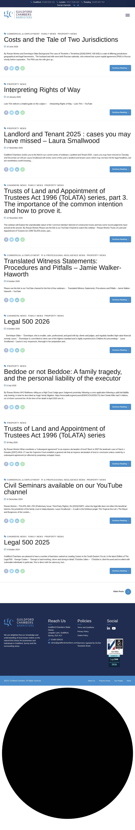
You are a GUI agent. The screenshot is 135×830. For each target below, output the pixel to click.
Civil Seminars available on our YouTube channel (63, 489)
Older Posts (118, 591)
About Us (91, 681)
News (129, 681)
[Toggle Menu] (128, 15)
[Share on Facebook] (6, 68)
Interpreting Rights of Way (42, 89)
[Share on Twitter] (11, 68)
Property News (67, 34)
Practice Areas (104, 681)
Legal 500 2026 (27, 321)
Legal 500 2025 (27, 542)
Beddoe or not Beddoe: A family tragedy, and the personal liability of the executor (63, 375)
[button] (67, 754)
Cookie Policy (83, 635)
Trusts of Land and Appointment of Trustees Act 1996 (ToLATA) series (54, 432)
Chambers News (17, 185)
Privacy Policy (83, 631)
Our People (118, 681)
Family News (48, 34)
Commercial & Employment (23, 34)
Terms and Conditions (86, 627)
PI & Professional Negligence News (63, 255)
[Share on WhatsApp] (22, 68)
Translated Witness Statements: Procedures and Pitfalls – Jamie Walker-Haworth (62, 267)
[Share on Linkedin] (17, 68)
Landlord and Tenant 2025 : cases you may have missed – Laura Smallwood (67, 137)
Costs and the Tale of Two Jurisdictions (61, 39)
